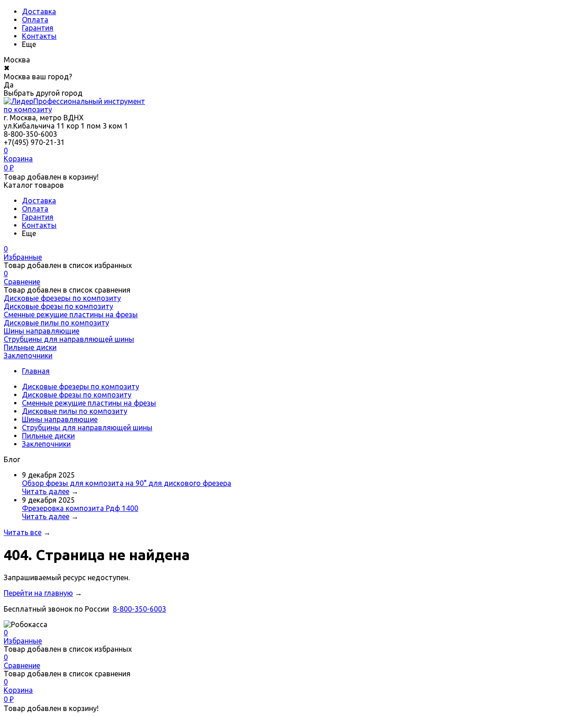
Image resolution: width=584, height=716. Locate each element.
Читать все (23, 532)
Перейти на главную (38, 593)
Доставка (39, 11)
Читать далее (45, 491)
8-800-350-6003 (139, 609)
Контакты (39, 36)
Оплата (35, 19)
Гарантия (37, 28)
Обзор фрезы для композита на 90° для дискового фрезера (126, 483)
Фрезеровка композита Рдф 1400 (80, 508)
